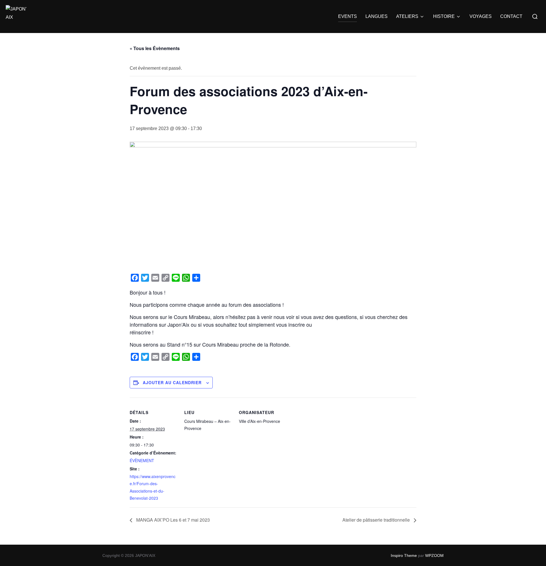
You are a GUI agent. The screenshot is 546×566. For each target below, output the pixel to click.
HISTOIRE (444, 16)
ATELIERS (407, 16)
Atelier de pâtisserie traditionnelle (376, 519)
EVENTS (347, 16)
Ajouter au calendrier (172, 382)
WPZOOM (434, 555)
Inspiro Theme (404, 555)
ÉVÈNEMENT (142, 460)
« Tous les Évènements (155, 48)
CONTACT (511, 16)
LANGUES (376, 16)
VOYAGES (481, 16)
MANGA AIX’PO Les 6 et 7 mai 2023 (172, 519)
